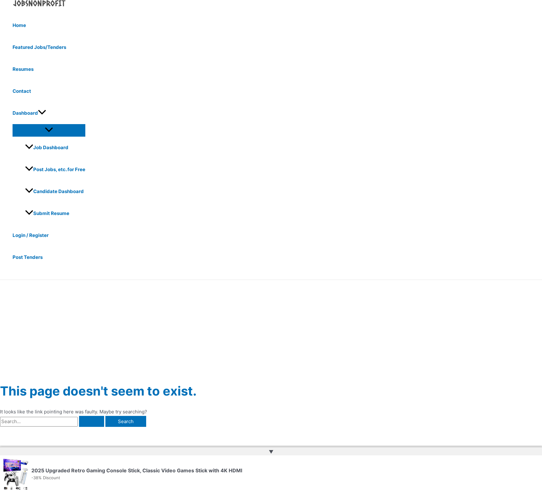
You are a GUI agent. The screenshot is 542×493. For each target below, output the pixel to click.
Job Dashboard (50, 147)
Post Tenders (28, 257)
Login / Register (31, 235)
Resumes (23, 69)
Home (19, 25)
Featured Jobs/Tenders (39, 47)
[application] (42, 113)
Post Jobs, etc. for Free (59, 169)
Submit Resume (51, 213)
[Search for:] (52, 421)
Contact (22, 91)
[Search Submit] (91, 421)
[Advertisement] (271, 327)
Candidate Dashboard (58, 191)
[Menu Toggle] (49, 130)
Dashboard (25, 113)
